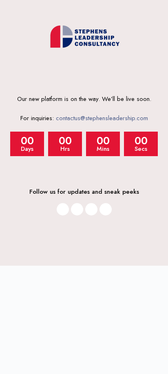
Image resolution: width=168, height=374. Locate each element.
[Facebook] (77, 209)
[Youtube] (91, 209)
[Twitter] (105, 209)
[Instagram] (63, 209)
